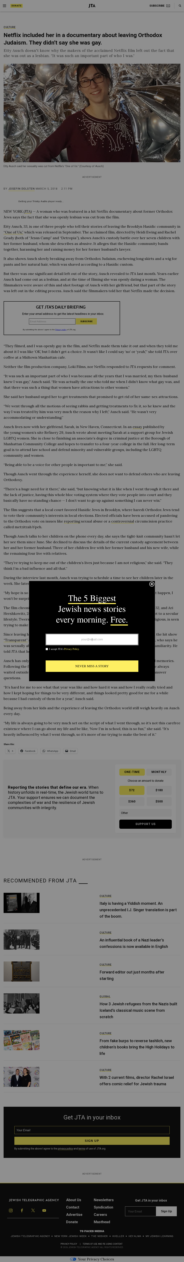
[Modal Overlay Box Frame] (92, 631)
